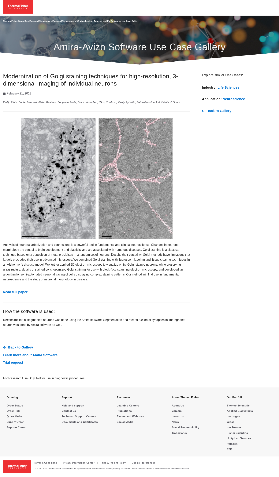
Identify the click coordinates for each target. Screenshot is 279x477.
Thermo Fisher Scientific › (16, 21)
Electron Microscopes (63, 21)
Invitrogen (233, 416)
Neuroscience (234, 99)
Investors (178, 416)
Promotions (124, 410)
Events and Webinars (130, 416)
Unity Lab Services (239, 438)
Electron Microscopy (40, 21)
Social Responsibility (185, 427)
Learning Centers (128, 405)
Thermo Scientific (238, 405)
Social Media (125, 421)
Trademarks (179, 432)
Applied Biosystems (240, 410)
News (175, 421)
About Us (178, 405)
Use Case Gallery (130, 21)
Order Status (15, 405)
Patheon (232, 443)
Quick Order (14, 416)
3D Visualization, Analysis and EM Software (98, 21)
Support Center (16, 427)
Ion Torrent (234, 427)
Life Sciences (228, 87)
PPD (229, 449)
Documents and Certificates (80, 421)
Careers (177, 410)
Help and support (73, 405)
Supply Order (15, 421)
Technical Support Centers (79, 416)
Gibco (231, 421)
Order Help (13, 410)
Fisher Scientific (237, 432)
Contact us (69, 410)
